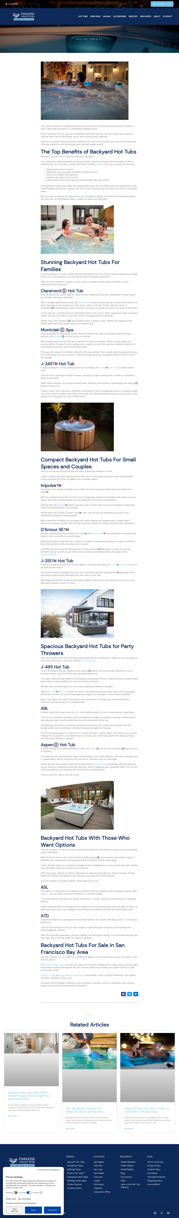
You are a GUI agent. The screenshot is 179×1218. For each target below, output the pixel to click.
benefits (100, 164)
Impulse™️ (62, 505)
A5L (46, 894)
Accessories (119, 16)
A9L (77, 712)
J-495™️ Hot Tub (58, 691)
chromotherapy (48, 554)
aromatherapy (100, 764)
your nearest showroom (71, 975)
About (157, 16)
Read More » (13, 1116)
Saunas (107, 16)
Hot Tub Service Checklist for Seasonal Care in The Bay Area (84, 1110)
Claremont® (84, 302)
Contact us (46, 975)
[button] (123, 994)
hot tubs (62, 957)
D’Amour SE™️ (99, 533)
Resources (145, 16)
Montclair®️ (58, 336)
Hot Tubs (83, 16)
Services (133, 16)
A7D (124, 919)
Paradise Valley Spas (53, 965)
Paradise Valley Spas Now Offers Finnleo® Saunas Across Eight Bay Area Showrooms (28, 1095)
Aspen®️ (94, 748)
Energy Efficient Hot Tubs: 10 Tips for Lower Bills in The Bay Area (146, 1110)
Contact (167, 16)
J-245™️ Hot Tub (108, 367)
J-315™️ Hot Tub (119, 564)
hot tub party (87, 660)
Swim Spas (95, 16)
